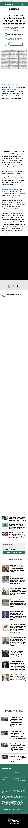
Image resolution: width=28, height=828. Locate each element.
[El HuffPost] (10, 4)
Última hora (22, 4)
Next (24, 255)
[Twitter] (13, 286)
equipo (3, 772)
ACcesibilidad (17, 783)
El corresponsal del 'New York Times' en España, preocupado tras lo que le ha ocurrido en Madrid (17, 526)
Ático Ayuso (10, 1)
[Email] (17, 286)
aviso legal (17, 778)
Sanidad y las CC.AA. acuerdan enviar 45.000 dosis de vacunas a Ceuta (18, 758)
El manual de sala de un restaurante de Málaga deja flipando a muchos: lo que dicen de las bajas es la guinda (18, 603)
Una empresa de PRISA (14, 820)
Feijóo (16, 1)
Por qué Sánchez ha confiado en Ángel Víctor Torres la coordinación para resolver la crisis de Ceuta (17, 568)
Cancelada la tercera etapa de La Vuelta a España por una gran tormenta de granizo (16, 653)
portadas (4, 300)
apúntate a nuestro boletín (14, 552)
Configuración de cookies (18, 773)
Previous (3, 255)
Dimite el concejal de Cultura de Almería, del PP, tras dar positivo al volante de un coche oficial (17, 747)
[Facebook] (9, 286)
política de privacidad (19, 780)
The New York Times (14, 85)
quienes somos (5, 775)
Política (14, 9)
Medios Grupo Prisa (14, 824)
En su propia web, (7, 189)
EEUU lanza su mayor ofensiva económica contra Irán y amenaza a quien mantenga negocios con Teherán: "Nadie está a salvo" (18, 615)
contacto (4, 777)
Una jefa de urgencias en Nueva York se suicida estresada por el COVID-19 (17, 518)
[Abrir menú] (2, 4)
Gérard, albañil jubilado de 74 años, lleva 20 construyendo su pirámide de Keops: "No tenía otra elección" (18, 592)
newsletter (5, 779)
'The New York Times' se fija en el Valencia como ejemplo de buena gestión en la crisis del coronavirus (17, 535)
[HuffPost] (7, 768)
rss (3, 781)
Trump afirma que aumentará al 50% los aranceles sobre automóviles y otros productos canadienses (18, 735)
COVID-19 (25, 300)
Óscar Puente (22, 1)
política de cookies (19, 776)
